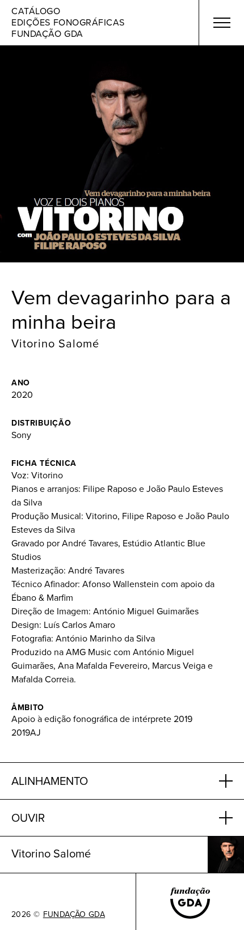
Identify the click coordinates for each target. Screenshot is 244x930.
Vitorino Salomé (55, 343)
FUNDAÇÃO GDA (74, 915)
